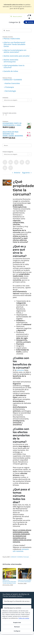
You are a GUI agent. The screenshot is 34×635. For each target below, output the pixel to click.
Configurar (17, 631)
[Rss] (10, 162)
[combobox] (17, 100)
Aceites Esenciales (12, 83)
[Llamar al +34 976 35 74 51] (28, 15)
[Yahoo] (10, 167)
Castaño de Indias (11, 71)
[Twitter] (16, 162)
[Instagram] (6, 115)
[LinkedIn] (5, 167)
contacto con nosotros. (21, 550)
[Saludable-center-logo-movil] (6, 15)
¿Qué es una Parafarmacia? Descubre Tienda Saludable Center (9, 581)
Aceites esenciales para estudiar (16, 56)
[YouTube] (27, 162)
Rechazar (17, 626)
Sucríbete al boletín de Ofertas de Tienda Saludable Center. (16, 595)
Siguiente (26, 173)
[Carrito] (30, 15)
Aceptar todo (17, 622)
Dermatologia (10, 91)
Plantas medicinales (12, 39)
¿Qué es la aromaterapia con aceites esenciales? (24, 580)
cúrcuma (20, 370)
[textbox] (17, 100)
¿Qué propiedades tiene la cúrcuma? (14, 66)
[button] (4, 577)
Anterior (17, 173)
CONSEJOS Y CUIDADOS (17, 557)
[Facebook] (3, 115)
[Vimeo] (22, 162)
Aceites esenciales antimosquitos (11, 61)
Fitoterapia (26, 557)
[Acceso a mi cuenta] (29, 18)
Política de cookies (23, 618)
